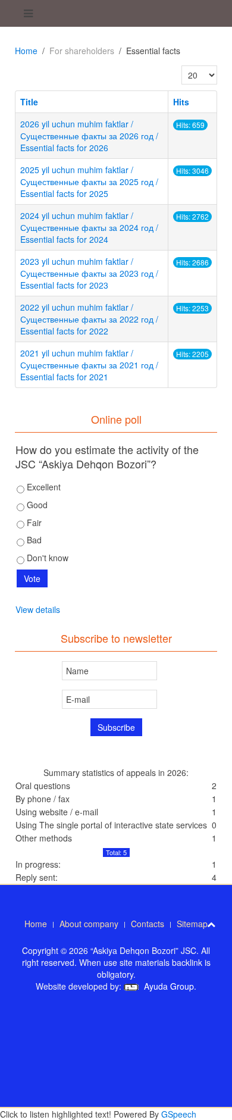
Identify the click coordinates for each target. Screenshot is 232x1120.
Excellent (42, 487)
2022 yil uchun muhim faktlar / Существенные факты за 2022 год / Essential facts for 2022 (89, 319)
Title (29, 102)
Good (36, 505)
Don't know (46, 558)
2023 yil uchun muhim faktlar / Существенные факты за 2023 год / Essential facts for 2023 (89, 273)
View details (37, 609)
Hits (181, 102)
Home (26, 51)
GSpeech (178, 1114)
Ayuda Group (168, 986)
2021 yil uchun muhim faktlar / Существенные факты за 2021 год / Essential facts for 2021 (89, 365)
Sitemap (192, 924)
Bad (33, 540)
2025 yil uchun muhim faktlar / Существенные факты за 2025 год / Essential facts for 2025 (89, 181)
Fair (33, 522)
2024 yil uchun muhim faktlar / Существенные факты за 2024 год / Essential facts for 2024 (89, 227)
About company (88, 924)
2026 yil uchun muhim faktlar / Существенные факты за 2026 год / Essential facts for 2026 (89, 136)
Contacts (147, 924)
